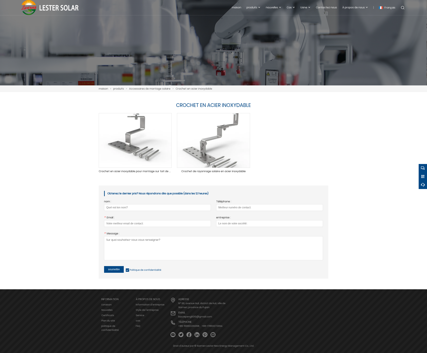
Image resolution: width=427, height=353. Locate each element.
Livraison (106, 304)
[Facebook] (189, 334)
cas (138, 320)
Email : (109, 217)
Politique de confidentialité (145, 270)
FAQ (138, 326)
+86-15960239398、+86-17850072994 (200, 326)
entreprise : (223, 217)
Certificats (107, 315)
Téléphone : (223, 201)
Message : (111, 233)
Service (140, 315)
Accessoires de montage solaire (149, 89)
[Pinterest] (205, 334)
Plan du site (108, 320)
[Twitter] (181, 334)
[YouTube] (173, 334)
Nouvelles (107, 310)
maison (103, 89)
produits (118, 89)
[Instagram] (213, 334)
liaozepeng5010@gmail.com (195, 316)
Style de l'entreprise (147, 310)
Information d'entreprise (150, 304)
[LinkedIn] (197, 334)
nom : (107, 201)
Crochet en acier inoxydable (194, 89)
